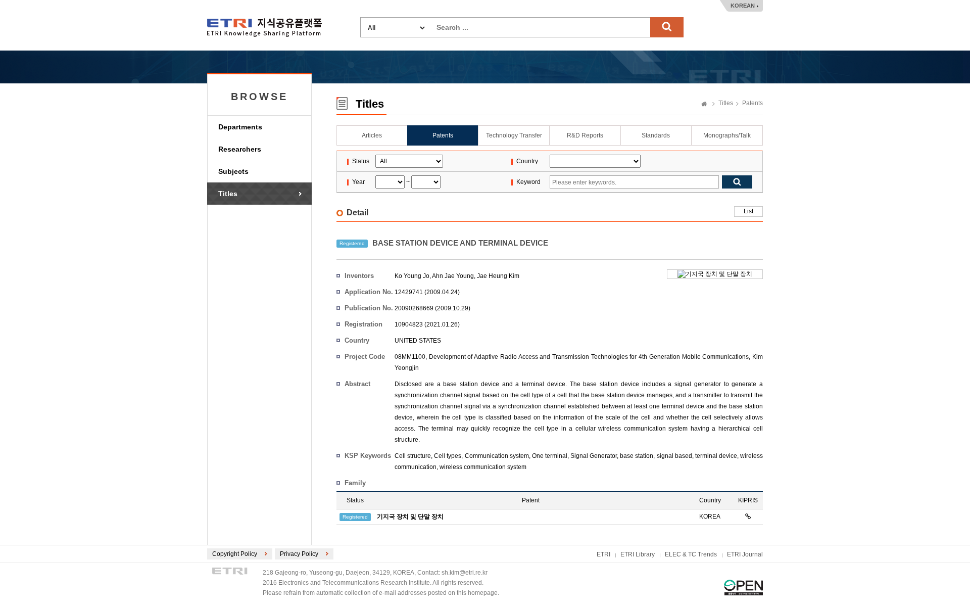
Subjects (233, 171)
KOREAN (743, 6)
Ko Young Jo (412, 275)
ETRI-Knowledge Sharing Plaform (264, 27)
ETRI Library (637, 554)
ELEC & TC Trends (691, 554)
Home (704, 105)
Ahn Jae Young (453, 275)
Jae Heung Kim (498, 275)
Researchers (239, 149)
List (748, 211)
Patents (752, 103)
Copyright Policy (234, 553)
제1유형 (743, 587)
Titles (227, 194)
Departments (240, 127)
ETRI (603, 554)
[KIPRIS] (748, 516)
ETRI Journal (745, 554)
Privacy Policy (299, 553)
